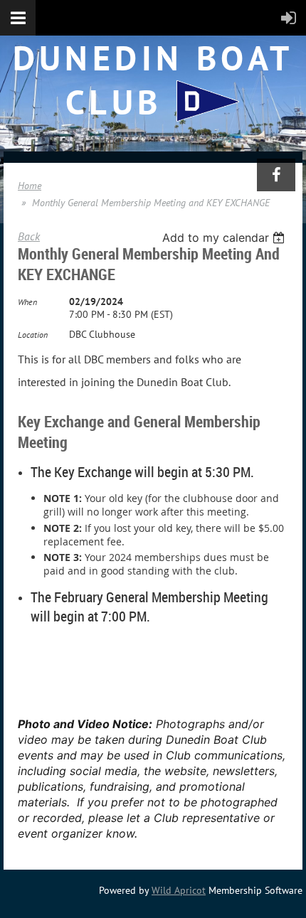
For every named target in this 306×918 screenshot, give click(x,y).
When (27, 302)
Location (33, 334)
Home (29, 185)
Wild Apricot (179, 890)
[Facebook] (276, 175)
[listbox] (225, 237)
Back (29, 236)
